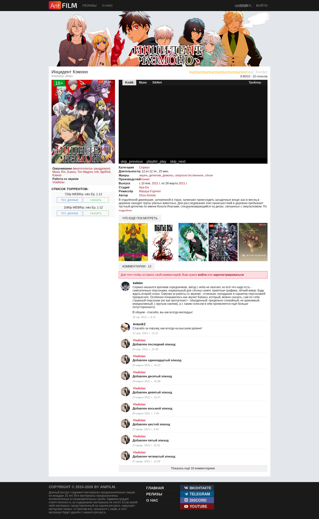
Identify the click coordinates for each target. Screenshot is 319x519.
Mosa (56, 171)
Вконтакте (199, 487)
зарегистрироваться (228, 274)
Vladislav (58, 182)
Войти (261, 5)
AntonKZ (139, 324)
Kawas (56, 175)
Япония (144, 179)
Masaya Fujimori (150, 191)
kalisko (138, 283)
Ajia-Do (144, 187)
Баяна (71, 171)
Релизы (90, 5)
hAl (96, 171)
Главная (155, 487)
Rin (63, 171)
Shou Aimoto (147, 195)
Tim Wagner (85, 171)
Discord (197, 500)
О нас (107, 5)
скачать (96, 200)
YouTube (197, 506)
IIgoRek (105, 171)
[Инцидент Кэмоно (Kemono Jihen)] (159, 57)
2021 (155, 183)
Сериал (144, 167)
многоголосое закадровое (91, 168)
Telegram (199, 493)
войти (202, 274)
